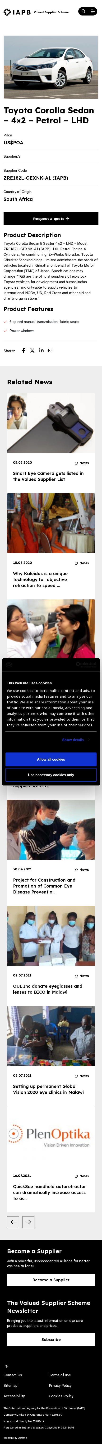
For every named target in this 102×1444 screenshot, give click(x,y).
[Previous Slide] (13, 1222)
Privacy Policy (60, 1385)
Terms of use (60, 1375)
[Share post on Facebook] (26, 351)
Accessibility (14, 1396)
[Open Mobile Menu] (93, 11)
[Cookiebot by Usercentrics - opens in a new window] (76, 665)
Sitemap (11, 1385)
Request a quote (49, 218)
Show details (73, 740)
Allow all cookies (51, 759)
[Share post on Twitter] (34, 351)
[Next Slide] (28, 1222)
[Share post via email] (53, 351)
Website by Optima (15, 1437)
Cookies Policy (61, 1396)
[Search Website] (83, 11)
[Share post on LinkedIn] (43, 351)
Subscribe (51, 1339)
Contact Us (13, 1375)
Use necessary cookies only (51, 775)
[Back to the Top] (6, 1367)
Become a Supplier (51, 1280)
